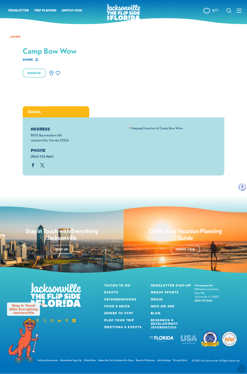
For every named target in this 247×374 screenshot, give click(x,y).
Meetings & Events (123, 327)
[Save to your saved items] (58, 73)
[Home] (123, 13)
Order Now (185, 249)
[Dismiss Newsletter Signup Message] (42, 304)
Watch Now (72, 10)
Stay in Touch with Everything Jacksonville (23, 309)
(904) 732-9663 (42, 157)
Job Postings (164, 360)
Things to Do (117, 285)
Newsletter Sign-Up (171, 285)
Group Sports (165, 292)
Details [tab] (34, 111)
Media (157, 299)
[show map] (51, 73)
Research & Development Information (164, 323)
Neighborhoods (120, 299)
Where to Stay (119, 313)
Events (111, 292)
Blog (156, 313)
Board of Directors (145, 360)
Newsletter (18, 10)
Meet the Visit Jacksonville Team (116, 360)
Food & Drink (117, 306)
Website (34, 73)
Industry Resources (48, 360)
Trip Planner (45, 10)
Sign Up (61, 249)
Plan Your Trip (119, 320)
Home (15, 36)
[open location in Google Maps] (156, 128)
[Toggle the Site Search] (229, 10)
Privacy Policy (180, 360)
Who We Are (163, 306)
